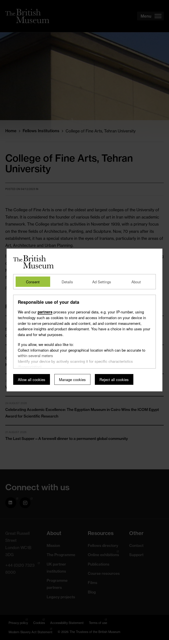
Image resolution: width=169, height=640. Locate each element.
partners (45, 312)
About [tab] (136, 281)
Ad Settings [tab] (101, 281)
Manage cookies (72, 379)
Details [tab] (67, 281)
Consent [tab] (33, 281)
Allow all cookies (31, 379)
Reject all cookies (114, 379)
